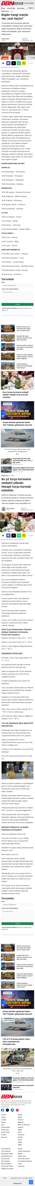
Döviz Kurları (5, 1159)
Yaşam (12, 475)
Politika (3, 1135)
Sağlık (20, 1130)
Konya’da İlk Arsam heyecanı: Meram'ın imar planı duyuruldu (24, 338)
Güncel (3, 8)
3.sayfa (3, 1120)
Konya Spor (21, 8)
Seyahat (20, 1127)
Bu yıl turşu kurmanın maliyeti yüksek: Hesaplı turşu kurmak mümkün (16, 394)
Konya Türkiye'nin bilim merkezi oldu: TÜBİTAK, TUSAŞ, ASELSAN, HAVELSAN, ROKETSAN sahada (17, 450)
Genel (20, 1140)
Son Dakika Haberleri (25, 1161)
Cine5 (20, 1164)
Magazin (21, 1122)
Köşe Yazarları (6, 1149)
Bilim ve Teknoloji (24, 1125)
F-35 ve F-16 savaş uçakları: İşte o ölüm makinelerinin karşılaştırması (16, 1041)
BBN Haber (6, 11)
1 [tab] (16, 1073)
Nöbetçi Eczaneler (7, 1169)
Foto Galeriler (5, 1151)
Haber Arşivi (22, 1156)
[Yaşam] (17, 380)
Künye (20, 1149)
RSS (5, 1178)
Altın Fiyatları (5, 1161)
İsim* (3, 282)
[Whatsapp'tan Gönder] (19, 63)
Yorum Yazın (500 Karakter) (10, 289)
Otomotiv (21, 1135)
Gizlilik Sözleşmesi (24, 1151)
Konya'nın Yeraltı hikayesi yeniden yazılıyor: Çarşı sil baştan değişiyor (25, 356)
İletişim (20, 1154)
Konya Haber (11, 8)
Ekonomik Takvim (7, 1166)
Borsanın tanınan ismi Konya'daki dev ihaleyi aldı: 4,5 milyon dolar (23, 328)
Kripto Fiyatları (6, 1164)
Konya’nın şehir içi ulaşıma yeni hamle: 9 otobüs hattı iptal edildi (25, 347)
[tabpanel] (17, 442)
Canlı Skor (21, 1166)
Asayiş (3, 1117)
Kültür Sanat (5, 1132)
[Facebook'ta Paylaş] (8, 63)
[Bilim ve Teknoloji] (17, 1027)
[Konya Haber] (17, 410)
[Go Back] (31, 1182)
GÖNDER (17, 304)
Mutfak (20, 1137)
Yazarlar (20, 1120)
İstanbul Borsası (6, 1156)
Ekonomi (4, 1137)
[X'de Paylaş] (13, 63)
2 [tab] (18, 1073)
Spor (12, 11)
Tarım (20, 1132)
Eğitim (20, 1117)
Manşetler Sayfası (7, 1154)
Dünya (20, 1115)
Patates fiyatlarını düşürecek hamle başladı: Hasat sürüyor (24, 366)
